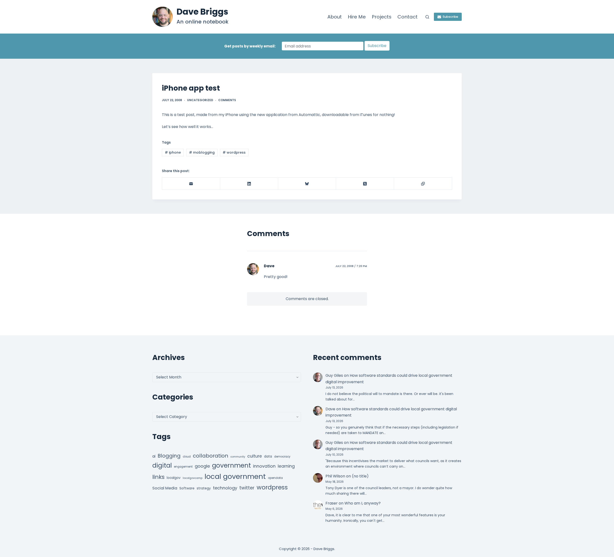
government (231, 465)
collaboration (210, 455)
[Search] (427, 17)
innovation (264, 466)
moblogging (202, 152)
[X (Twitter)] (365, 184)
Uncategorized (200, 100)
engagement (183, 467)
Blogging (169, 455)
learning (286, 466)
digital (162, 465)
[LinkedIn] (249, 184)
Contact (407, 16)
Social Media (164, 488)
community (237, 456)
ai (153, 456)
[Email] (191, 184)
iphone (173, 152)
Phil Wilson (335, 476)
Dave (269, 266)
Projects (381, 16)
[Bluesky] (307, 184)
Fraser (331, 503)
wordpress (234, 152)
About (334, 16)
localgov (174, 478)
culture (254, 456)
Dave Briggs (202, 11)
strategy (204, 488)
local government (235, 476)
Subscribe (450, 16)
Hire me (357, 16)
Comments (227, 100)
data (268, 456)
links (158, 477)
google (202, 466)
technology (225, 488)
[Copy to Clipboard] (423, 184)
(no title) (360, 476)
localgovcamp (192, 478)
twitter (246, 488)
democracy (282, 456)
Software (187, 488)
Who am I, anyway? (362, 503)
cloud (187, 456)
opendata (275, 478)
